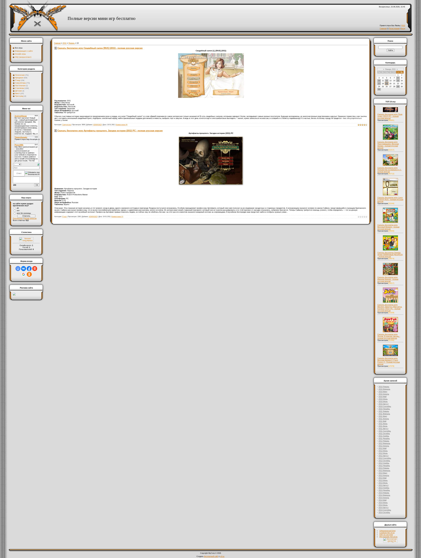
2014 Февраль (384, 495)
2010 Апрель (384, 394)
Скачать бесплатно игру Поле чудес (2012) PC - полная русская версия (389, 116)
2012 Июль (383, 453)
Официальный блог (387, 531)
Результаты (18, 218)
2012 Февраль (384, 443)
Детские (18, 91)
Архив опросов (30, 218)
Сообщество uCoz (387, 533)
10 (379, 81)
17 (379, 84)
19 (387, 84)
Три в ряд (19, 96)
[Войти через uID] (17, 268)
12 (387, 81)
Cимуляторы (20, 83)
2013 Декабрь (384, 490)
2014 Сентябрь (385, 510)
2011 (64, 43)
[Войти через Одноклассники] (29, 274)
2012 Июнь (383, 451)
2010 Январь (384, 387)
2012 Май (382, 448)
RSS (403, 25)
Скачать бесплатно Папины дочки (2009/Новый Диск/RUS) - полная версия (390, 255)
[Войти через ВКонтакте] (23, 268)
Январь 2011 (390, 69)
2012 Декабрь (384, 466)
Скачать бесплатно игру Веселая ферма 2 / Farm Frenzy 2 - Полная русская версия (388, 361)
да (18, 208)
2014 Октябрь (384, 512)
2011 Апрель (384, 419)
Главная (383, 28)
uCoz (222, 556)
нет (18, 210)
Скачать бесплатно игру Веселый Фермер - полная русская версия (388, 227)
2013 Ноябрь (384, 488)
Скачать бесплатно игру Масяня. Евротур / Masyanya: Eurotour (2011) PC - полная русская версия (389, 308)
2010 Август (384, 404)
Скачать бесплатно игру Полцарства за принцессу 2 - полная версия (389, 170)
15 (398, 81)
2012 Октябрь (384, 461)
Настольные (20, 86)
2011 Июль (383, 426)
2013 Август (384, 485)
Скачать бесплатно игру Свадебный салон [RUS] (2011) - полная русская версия (100, 48)
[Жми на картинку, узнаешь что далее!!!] (390, 112)
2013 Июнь (383, 480)
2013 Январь (384, 468)
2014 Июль (383, 505)
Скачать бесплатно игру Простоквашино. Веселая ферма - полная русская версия (388, 145)
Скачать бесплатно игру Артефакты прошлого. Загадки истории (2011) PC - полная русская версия (110, 130)
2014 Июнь (383, 503)
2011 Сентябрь (385, 431)
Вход (403, 28)
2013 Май (382, 478)
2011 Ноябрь (384, 436)
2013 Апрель (384, 475)
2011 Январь (384, 411)
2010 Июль (383, 401)
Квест (17, 93)
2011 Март (383, 416)
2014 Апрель (384, 498)
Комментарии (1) (117, 216)
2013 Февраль (384, 470)
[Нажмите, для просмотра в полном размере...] (211, 97)
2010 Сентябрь (385, 406)
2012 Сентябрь (385, 458)
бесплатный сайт (211, 556)
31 (379, 89)
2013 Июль (383, 483)
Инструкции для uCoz (388, 537)
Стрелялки (19, 88)
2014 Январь (384, 493)
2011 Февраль (384, 414)
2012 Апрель (384, 446)
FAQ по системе (386, 535)
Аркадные (19, 78)
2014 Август (384, 507)
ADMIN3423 (97, 124)
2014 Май (382, 500)
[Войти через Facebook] (29, 268)
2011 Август (383, 429)
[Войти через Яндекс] (34, 268)
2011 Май (382, 421)
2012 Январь (384, 441)
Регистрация (394, 28)
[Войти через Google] (23, 274)
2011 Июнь (383, 424)
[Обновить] (38, 164)
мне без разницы (24, 213)
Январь (71, 43)
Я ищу (17, 80)
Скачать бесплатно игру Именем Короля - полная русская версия (387, 279)
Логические (20, 75)
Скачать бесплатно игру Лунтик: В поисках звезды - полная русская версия (388, 336)
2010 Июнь (383, 399)
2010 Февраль (384, 389)
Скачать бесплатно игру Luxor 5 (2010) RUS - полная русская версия (390, 199)
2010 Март (383, 392)
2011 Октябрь (384, 433)
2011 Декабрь (384, 438)
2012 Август (384, 456)
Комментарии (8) (121, 124)
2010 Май (382, 396)
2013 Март (383, 473)
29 (398, 86)
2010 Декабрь (384, 409)
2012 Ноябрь (384, 463)
